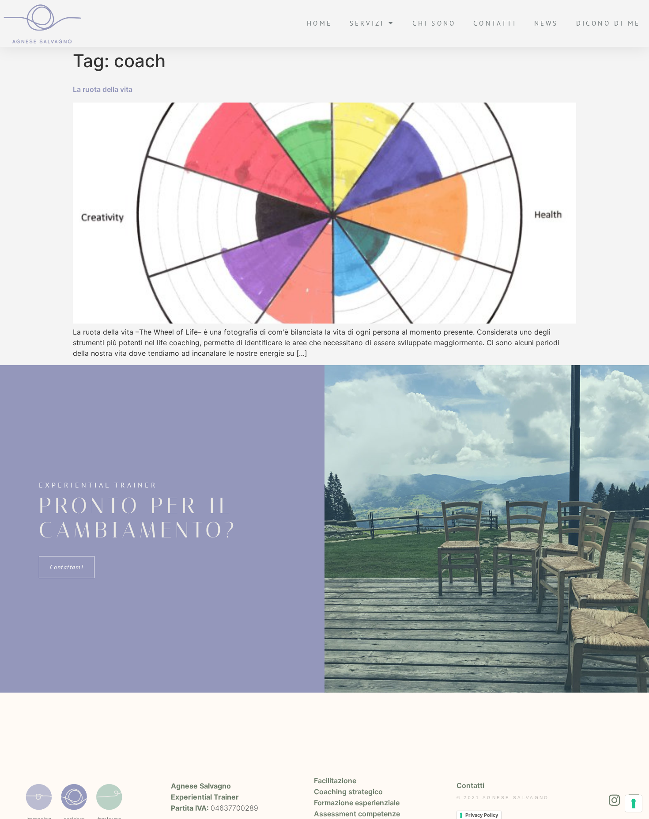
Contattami (66, 567)
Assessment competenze (357, 813)
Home (319, 23)
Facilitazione (335, 780)
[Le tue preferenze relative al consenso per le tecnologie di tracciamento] (633, 803)
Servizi (367, 23)
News (546, 23)
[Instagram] (614, 800)
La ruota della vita (102, 89)
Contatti (495, 23)
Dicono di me (608, 23)
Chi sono (434, 23)
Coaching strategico (348, 791)
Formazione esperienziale (357, 802)
